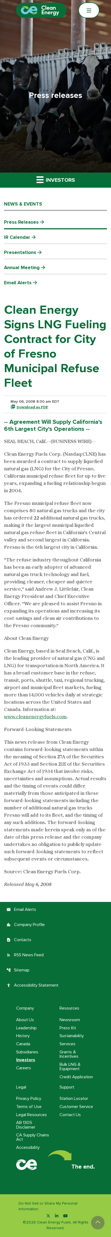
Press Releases (21, 222)
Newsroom (70, 1020)
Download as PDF (32, 407)
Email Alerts (18, 283)
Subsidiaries (27, 1052)
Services (67, 1044)
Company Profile (25, 924)
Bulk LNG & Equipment (70, 1066)
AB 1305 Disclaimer (25, 1124)
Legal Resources (31, 1115)
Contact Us (70, 1115)
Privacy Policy (28, 1098)
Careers (23, 1068)
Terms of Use (28, 1106)
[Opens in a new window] (48, 1216)
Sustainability (72, 1036)
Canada (23, 1044)
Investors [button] (59, 180)
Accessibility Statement (32, 985)
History (23, 1036)
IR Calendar (17, 237)
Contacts (18, 939)
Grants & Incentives (69, 1054)
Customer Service (76, 1106)
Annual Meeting (22, 267)
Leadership (26, 1028)
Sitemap (17, 970)
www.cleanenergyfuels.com (35, 717)
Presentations (20, 252)
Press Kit (68, 1028)
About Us (25, 1020)
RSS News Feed (25, 955)
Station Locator (74, 1098)
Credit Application (76, 1077)
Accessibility (28, 1147)
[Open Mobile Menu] (88, 10)
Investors (25, 1060)
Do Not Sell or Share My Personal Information (48, 1206)
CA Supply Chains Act (32, 1137)
